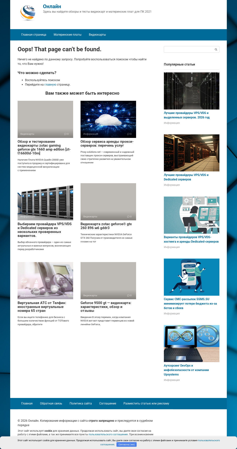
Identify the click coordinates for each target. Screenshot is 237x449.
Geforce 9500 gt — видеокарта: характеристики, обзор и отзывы (106, 307)
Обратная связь (51, 403)
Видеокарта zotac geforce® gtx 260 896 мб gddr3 (106, 226)
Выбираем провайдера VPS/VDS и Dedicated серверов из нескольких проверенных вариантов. (45, 230)
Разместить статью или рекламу (146, 403)
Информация (172, 122)
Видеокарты (97, 34)
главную (50, 84)
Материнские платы (67, 34)
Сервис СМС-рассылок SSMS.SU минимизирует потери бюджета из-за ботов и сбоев (190, 303)
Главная (27, 403)
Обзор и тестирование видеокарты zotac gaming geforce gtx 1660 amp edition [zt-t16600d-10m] (44, 147)
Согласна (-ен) (126, 444)
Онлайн (52, 6)
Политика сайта (81, 403)
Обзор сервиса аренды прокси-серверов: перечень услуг (107, 143)
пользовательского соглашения (108, 434)
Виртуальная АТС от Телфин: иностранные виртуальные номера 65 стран (42, 307)
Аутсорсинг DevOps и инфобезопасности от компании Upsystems (186, 370)
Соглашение (107, 403)
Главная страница (33, 34)
